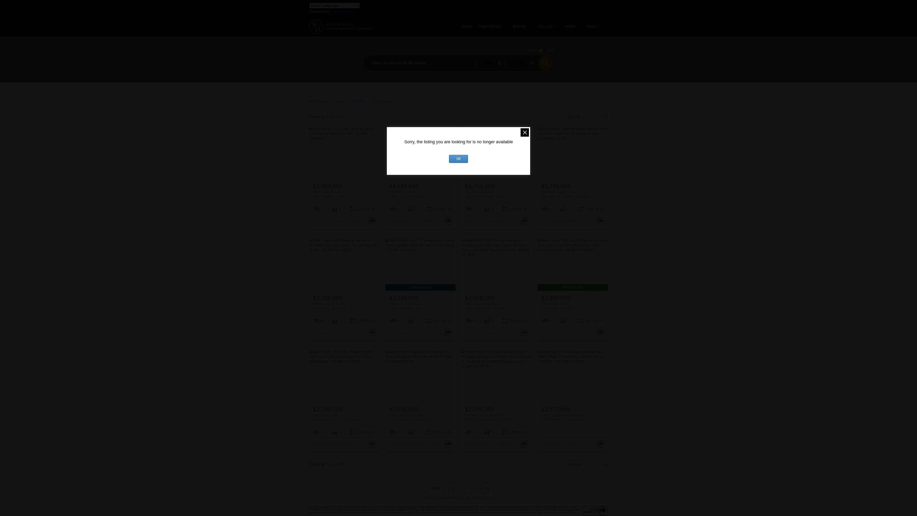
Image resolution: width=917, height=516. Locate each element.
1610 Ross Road (336, 417)
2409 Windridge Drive (566, 194)
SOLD (551, 50)
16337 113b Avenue (407, 305)
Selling (545, 26)
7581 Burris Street (557, 305)
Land (339, 101)
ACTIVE (532, 50)
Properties (490, 26)
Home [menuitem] (467, 26)
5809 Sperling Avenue (330, 305)
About (593, 26)
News (570, 26)
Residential (357, 101)
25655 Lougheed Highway (562, 417)
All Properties (319, 101)
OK (458, 159)
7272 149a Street (330, 194)
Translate (347, 11)
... (475, 488)
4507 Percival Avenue (486, 305)
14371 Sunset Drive (484, 194)
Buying (519, 26)
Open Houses (382, 101)
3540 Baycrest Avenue (411, 417)
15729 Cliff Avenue (408, 194)
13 (487, 488)
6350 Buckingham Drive (489, 417)
